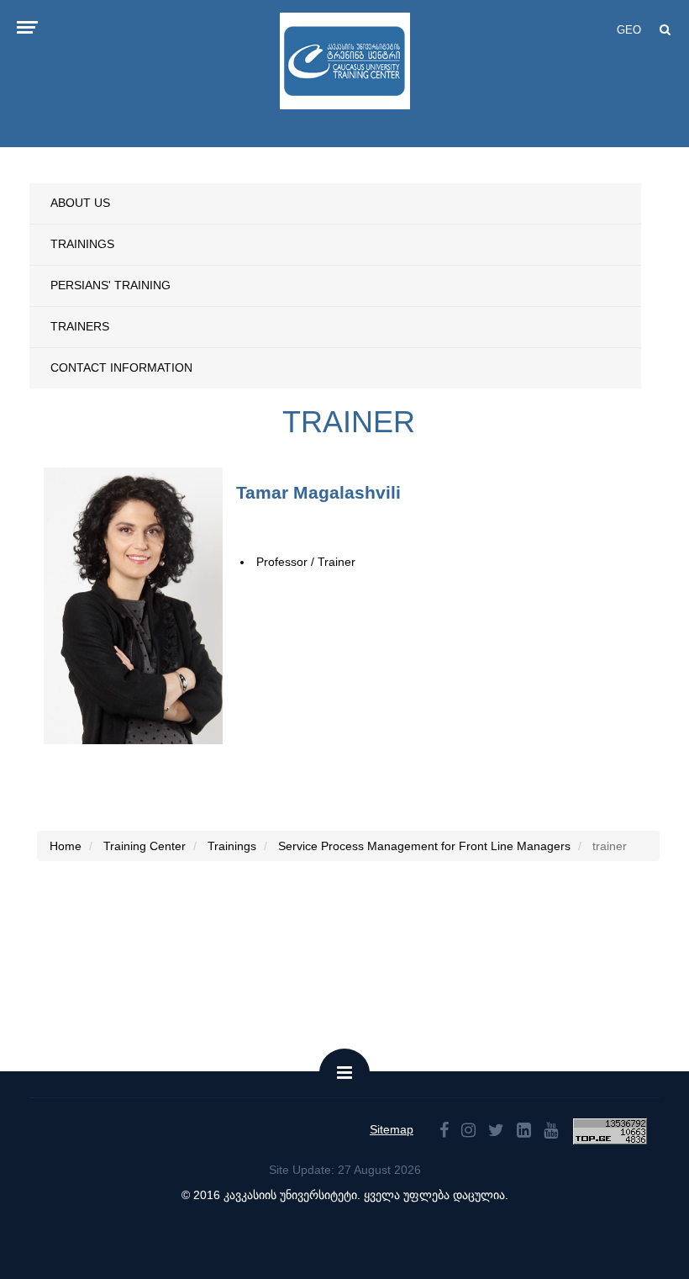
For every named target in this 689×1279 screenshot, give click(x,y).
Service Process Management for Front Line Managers (424, 846)
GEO (629, 30)
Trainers (79, 326)
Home (66, 846)
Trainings (82, 244)
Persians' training (110, 285)
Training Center (144, 846)
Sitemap (391, 1129)
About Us (80, 202)
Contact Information (121, 367)
